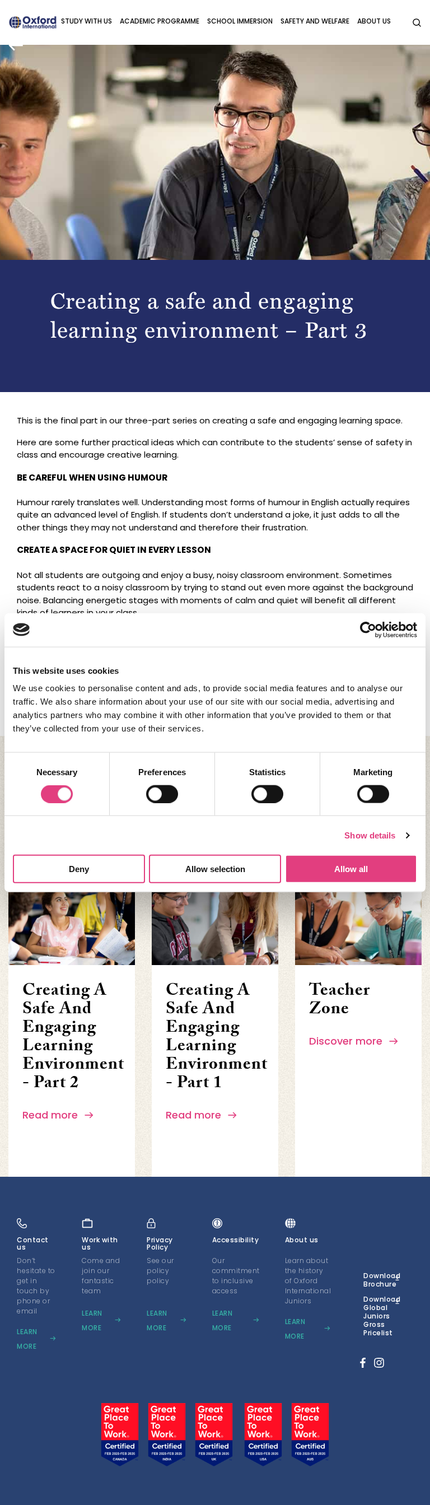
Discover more (347, 1041)
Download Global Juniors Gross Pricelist (381, 1316)
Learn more (27, 1339)
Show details (369, 835)
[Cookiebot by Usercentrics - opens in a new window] (368, 629)
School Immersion (240, 21)
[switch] (162, 794)
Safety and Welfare (315, 21)
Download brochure (381, 1279)
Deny (79, 869)
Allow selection (215, 869)
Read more (51, 1115)
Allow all (351, 869)
